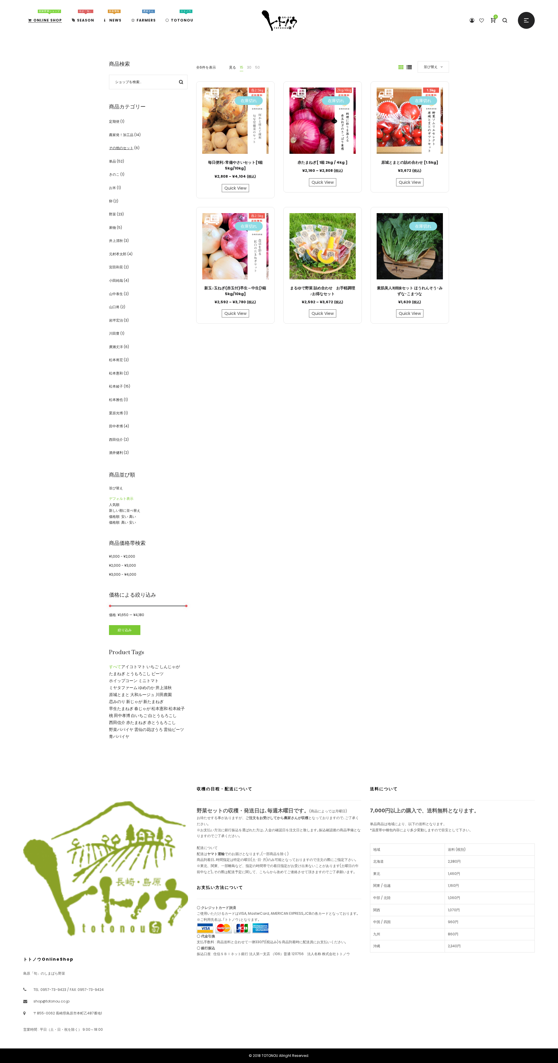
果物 (112, 227)
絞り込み (125, 629)
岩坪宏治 (116, 320)
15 (241, 67)
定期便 (114, 121)
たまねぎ (117, 674)
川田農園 (163, 695)
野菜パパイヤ (121, 729)
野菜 (112, 214)
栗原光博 (116, 413)
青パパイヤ (119, 736)
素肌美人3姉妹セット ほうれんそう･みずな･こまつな (410, 291)
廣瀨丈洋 (116, 346)
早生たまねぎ (121, 708)
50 (257, 67)
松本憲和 (116, 373)
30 (249, 67)
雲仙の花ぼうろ (148, 729)
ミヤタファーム (123, 688)
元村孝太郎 (117, 254)
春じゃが (142, 708)
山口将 (114, 306)
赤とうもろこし (161, 722)
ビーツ (157, 674)
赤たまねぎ (136, 722)
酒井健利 (116, 452)
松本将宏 (116, 359)
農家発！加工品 (121, 134)
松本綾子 (116, 386)
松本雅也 (116, 399)
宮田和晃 (116, 267)
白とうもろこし (162, 715)
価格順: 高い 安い (122, 522)
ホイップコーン (123, 681)
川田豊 (114, 333)
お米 (112, 187)
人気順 (114, 504)
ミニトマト (148, 681)
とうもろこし (138, 674)
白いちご (139, 715)
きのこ (114, 174)
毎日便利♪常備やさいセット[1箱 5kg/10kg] (235, 165)
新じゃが (134, 701)
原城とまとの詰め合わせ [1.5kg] (409, 162)
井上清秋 (116, 240)
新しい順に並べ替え (124, 510)
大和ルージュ (142, 695)
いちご (152, 667)
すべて (115, 667)
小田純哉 (116, 280)
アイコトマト (133, 667)
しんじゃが (170, 667)
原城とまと (119, 695)
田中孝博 (116, 426)
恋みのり (117, 701)
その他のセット (121, 147)
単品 (112, 161)
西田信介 (116, 439)
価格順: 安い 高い (122, 516)
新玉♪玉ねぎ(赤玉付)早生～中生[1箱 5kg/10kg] (235, 291)
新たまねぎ (153, 701)
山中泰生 (116, 293)
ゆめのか (146, 688)
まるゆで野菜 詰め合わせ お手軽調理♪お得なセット (322, 291)
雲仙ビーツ (174, 729)
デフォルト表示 (121, 498)
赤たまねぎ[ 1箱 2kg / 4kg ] (323, 162)
